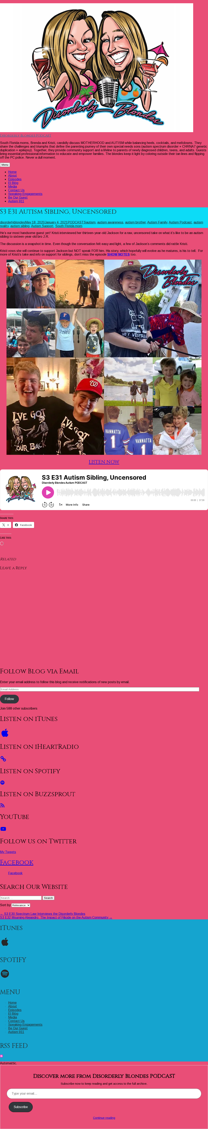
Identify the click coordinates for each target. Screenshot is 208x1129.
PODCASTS (77, 222)
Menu (5, 164)
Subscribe (21, 1107)
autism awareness (110, 222)
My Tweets (8, 852)
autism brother (135, 222)
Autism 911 (16, 201)
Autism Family (157, 222)
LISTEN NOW (104, 462)
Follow (9, 699)
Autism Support (42, 226)
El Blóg (13, 183)
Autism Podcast (180, 222)
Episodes (15, 179)
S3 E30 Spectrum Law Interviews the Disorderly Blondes (42, 914)
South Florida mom (68, 226)
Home (12, 172)
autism (90, 222)
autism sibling (19, 226)
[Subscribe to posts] (1, 1056)
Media (12, 186)
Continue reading (104, 1117)
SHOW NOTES (118, 254)
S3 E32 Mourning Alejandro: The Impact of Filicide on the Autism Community (56, 917)
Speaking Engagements (25, 194)
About (12, 175)
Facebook (16, 862)
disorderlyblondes (12, 222)
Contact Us (16, 190)
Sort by (5, 905)
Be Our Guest (18, 197)
